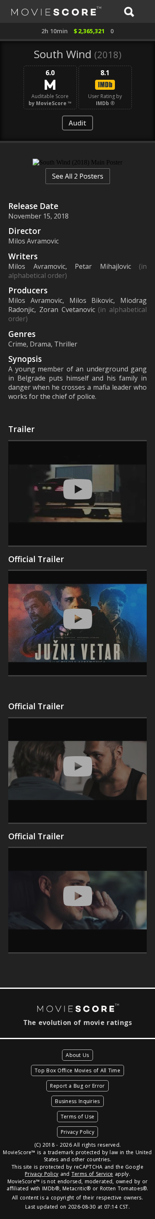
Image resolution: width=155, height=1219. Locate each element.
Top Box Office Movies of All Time (77, 1070)
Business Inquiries (77, 1101)
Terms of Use (78, 1116)
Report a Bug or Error (77, 1085)
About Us (77, 1055)
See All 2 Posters (77, 176)
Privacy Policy (77, 1131)
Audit (77, 123)
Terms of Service (92, 1173)
